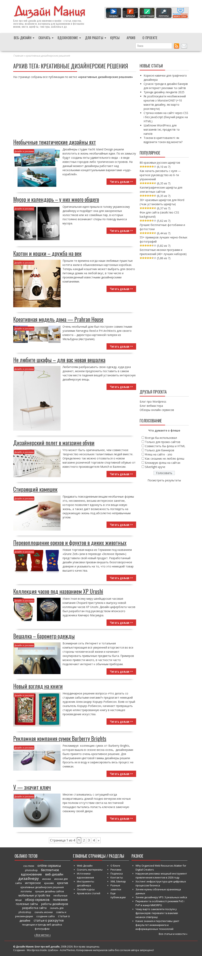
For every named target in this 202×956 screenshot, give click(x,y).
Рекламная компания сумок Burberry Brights (59, 738)
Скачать (44, 37)
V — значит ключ (32, 787)
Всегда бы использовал (161, 438)
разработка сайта (34, 908)
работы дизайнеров (54, 904)
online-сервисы (49, 865)
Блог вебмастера (151, 406)
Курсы (115, 37)
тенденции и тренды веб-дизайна (42, 924)
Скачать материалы (90, 869)
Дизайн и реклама (24, 151)
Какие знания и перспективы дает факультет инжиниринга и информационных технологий (157, 925)
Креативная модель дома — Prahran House (58, 319)
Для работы (94, 37)
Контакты (116, 877)
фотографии (42, 928)
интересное (33, 883)
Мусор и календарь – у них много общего (56, 199)
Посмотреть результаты (164, 480)
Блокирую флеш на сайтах (162, 463)
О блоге (115, 865)
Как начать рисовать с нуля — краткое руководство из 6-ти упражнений (160, 175)
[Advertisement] (74, 110)
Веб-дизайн (22, 37)
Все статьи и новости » (173, 934)
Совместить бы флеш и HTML (165, 446)
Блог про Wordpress (153, 401)
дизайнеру (28, 878)
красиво (49, 883)
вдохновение (31, 874)
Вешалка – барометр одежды (44, 636)
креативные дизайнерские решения (42, 887)
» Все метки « (42, 935)
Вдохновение (68, 37)
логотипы (26, 891)
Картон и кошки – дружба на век (47, 253)
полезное (60, 899)
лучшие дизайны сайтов (49, 891)
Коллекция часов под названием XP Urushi (58, 591)
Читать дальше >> (121, 181)
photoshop (31, 870)
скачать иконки (44, 912)
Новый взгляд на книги (38, 686)
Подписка (116, 873)
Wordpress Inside (37, 950)
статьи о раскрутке (49, 920)
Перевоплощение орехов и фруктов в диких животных (69, 543)
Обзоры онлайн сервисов (157, 410)
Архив (131, 37)
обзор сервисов (37, 899)
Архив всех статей (88, 893)
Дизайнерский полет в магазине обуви (53, 443)
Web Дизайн (85, 865)
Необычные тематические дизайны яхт (54, 142)
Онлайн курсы (86, 889)
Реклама (115, 869)
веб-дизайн (54, 874)
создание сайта (45, 916)
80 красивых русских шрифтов (160, 162)
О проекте (150, 37)
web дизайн (29, 21)
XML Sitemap (118, 881)
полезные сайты (27, 904)
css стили (28, 866)
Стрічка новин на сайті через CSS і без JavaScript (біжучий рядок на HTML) (166, 117)
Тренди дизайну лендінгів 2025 (164, 92)
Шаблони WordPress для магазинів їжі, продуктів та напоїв (162, 129)
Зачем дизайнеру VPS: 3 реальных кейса (161, 897)
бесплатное (50, 870)
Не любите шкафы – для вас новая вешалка (59, 360)
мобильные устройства (34, 895)
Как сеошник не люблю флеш (164, 458)
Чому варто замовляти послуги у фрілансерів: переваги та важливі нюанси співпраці (157, 913)
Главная (18, 55)
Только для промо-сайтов (162, 442)
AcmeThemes (67, 950)
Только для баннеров (159, 450)
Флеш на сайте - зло (158, 454)
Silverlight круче (155, 467)
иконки (46, 879)
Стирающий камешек (35, 489)
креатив (62, 883)
